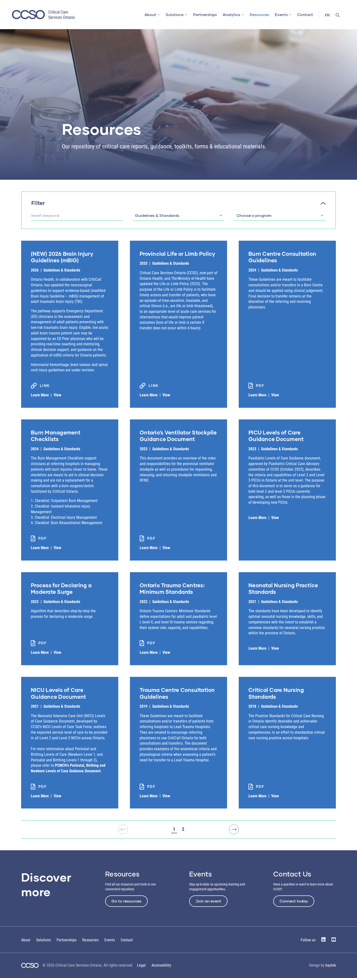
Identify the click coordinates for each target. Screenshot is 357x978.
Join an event (208, 901)
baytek (330, 965)
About (150, 14)
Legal (141, 965)
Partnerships (205, 14)
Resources (259, 14)
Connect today (294, 901)
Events (281, 14)
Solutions (175, 14)
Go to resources (126, 901)
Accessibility (161, 965)
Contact (305, 14)
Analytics (231, 14)
